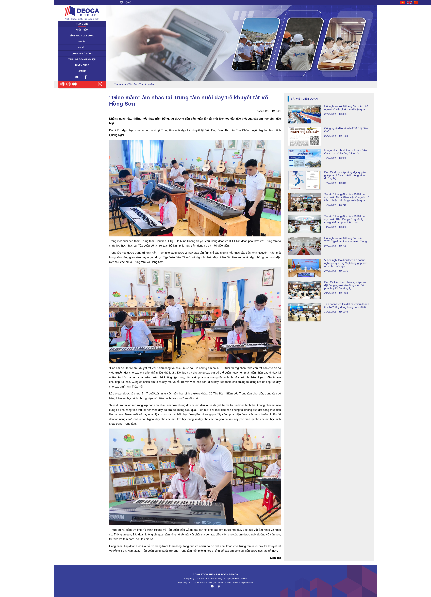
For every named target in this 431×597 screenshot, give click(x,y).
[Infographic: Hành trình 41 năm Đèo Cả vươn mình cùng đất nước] (329, 166)
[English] (409, 2)
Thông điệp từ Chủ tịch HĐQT (75, 30)
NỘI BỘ (127, 2)
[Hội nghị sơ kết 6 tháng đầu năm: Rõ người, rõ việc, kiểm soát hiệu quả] (329, 122)
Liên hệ (82, 71)
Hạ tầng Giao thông (69, 41)
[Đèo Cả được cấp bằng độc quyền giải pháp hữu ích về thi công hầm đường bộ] (329, 188)
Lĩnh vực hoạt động (82, 36)
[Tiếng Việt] (402, 2)
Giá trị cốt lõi (66, 59)
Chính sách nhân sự (70, 65)
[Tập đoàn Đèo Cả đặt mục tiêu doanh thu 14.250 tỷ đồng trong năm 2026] (329, 320)
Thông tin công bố (69, 53)
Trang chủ (82, 24)
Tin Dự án (65, 47)
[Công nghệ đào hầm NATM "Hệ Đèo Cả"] (329, 144)
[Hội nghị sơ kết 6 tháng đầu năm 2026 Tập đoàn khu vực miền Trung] (329, 254)
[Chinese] (416, 2)
